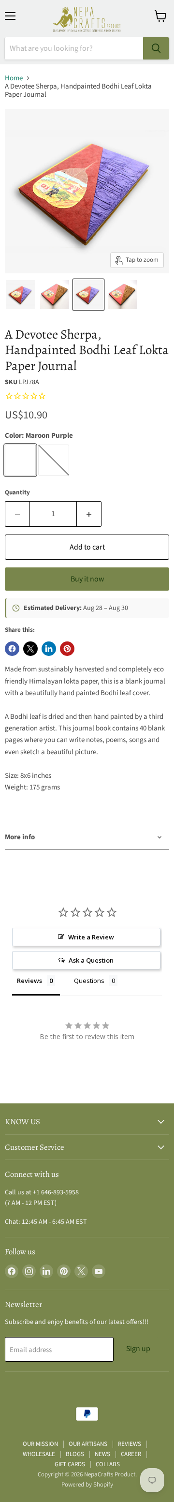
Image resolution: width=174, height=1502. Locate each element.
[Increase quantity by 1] (89, 513)
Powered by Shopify (87, 1484)
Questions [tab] (89, 980)
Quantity (17, 492)
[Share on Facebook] (12, 648)
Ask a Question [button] (91, 960)
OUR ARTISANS (88, 1444)
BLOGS (75, 1454)
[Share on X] (30, 648)
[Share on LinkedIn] (49, 648)
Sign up (138, 1348)
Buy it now (87, 579)
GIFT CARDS (70, 1464)
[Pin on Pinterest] (67, 648)
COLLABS (108, 1464)
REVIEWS (129, 1444)
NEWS (102, 1454)
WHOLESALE (39, 1454)
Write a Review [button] (91, 937)
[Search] (156, 48)
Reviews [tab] (29, 980)
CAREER (131, 1454)
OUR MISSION (40, 1444)
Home (14, 78)
